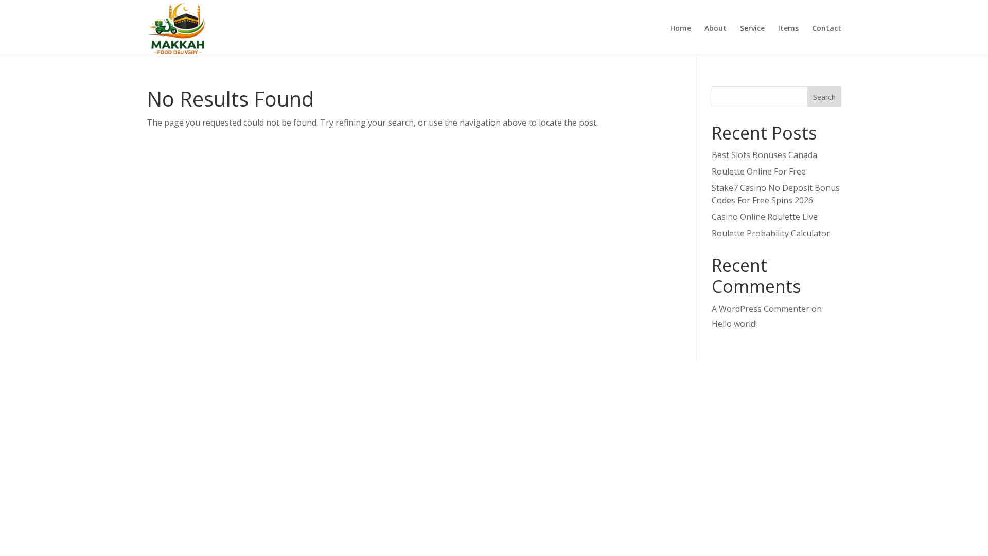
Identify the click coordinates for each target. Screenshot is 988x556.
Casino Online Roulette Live (765, 216)
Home (680, 29)
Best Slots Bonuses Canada (764, 155)
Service (752, 29)
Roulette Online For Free (759, 171)
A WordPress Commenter (760, 309)
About (715, 29)
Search (824, 97)
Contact (826, 29)
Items (788, 29)
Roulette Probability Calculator (771, 233)
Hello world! (734, 323)
